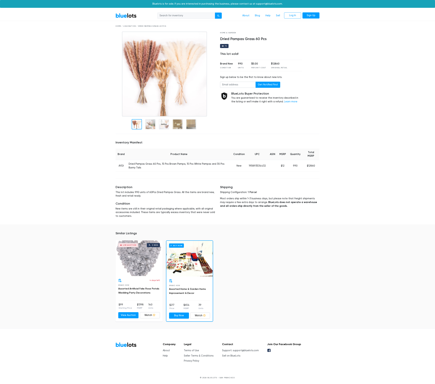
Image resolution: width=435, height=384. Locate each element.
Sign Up (311, 15)
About (245, 15)
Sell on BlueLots (231, 355)
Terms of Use (191, 350)
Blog (257, 15)
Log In (292, 15)
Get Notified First (268, 84)
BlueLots (126, 15)
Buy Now (179, 315)
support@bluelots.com (246, 350)
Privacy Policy (191, 360)
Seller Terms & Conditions (199, 355)
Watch (148, 315)
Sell (278, 15)
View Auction (128, 315)
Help (268, 15)
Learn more (290, 101)
